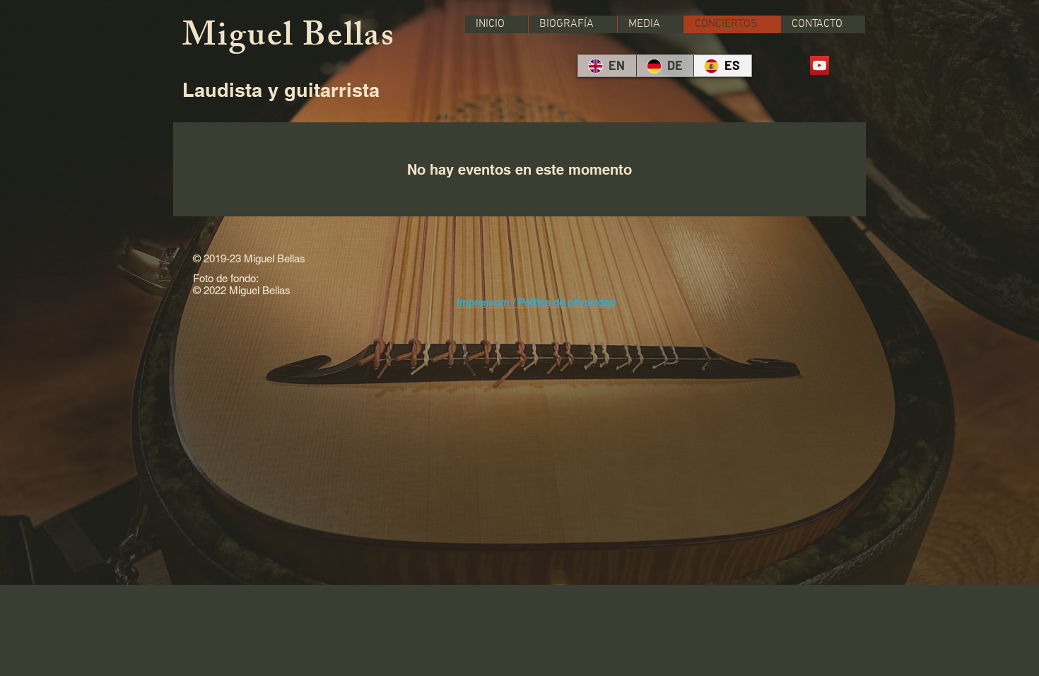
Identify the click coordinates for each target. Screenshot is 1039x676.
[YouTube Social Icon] (819, 65)
